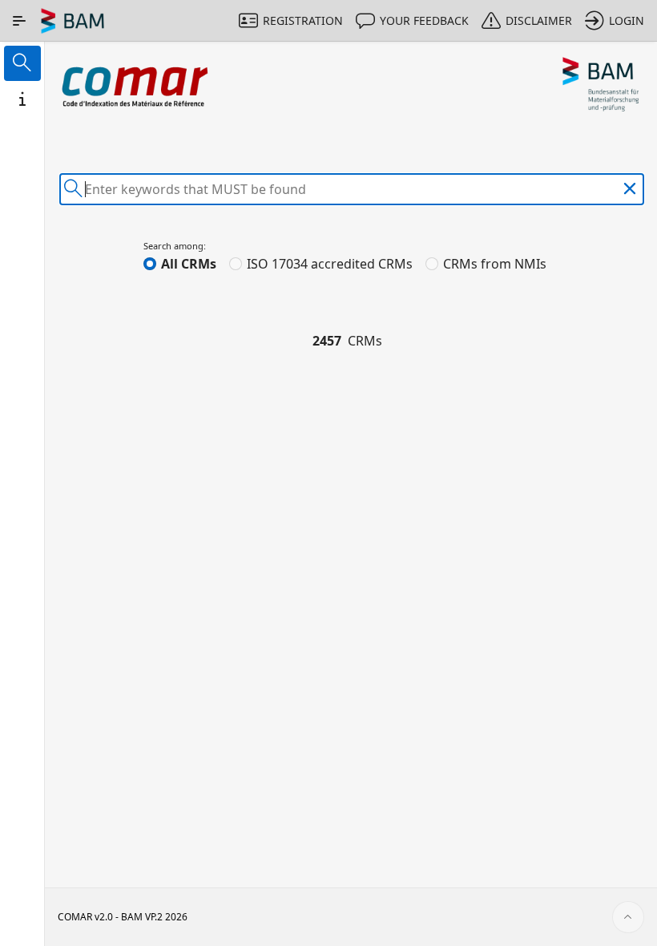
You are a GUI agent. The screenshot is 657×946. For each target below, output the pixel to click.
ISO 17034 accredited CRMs (330, 263)
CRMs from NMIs (494, 263)
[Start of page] (628, 917)
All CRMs (188, 263)
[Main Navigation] (19, 21)
